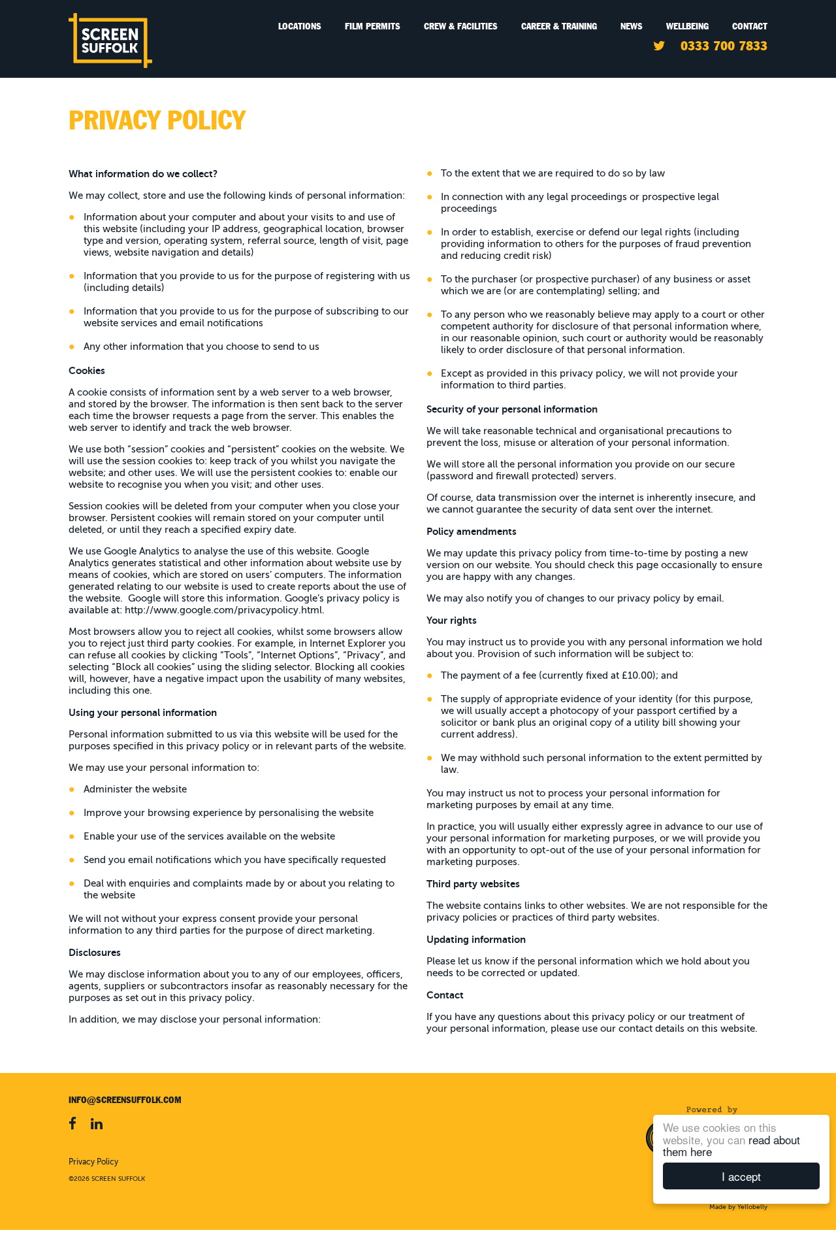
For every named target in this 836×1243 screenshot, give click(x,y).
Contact (749, 26)
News (631, 26)
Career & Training (559, 26)
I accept (741, 1176)
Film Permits (372, 26)
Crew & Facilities (461, 26)
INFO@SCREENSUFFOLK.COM (125, 1099)
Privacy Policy (93, 1162)
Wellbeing (687, 26)
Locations (299, 26)
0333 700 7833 (724, 45)
